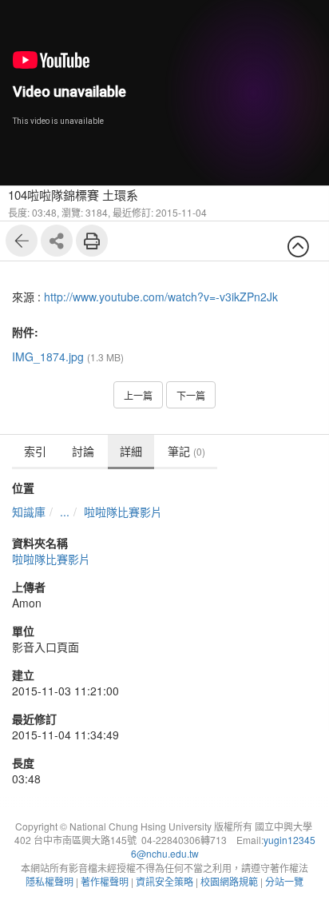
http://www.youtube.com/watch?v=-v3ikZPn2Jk (161, 297)
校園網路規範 (229, 881)
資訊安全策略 (164, 881)
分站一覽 (284, 881)
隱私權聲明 (49, 881)
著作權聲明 (105, 881)
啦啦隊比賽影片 (123, 512)
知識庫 (29, 512)
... (64, 512)
